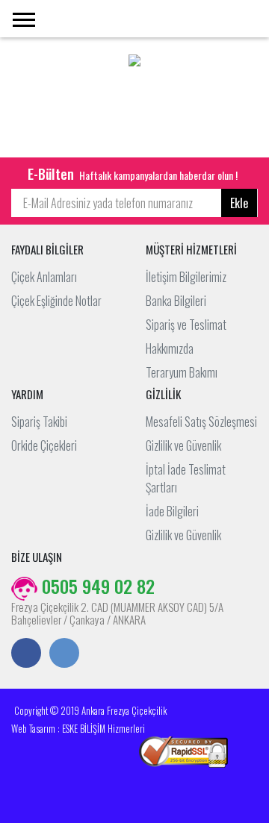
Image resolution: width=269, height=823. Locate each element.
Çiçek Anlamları (44, 277)
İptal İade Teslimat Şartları (186, 478)
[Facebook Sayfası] (26, 654)
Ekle (239, 203)
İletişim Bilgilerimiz (186, 277)
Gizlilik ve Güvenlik (183, 445)
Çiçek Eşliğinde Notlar (56, 301)
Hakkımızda (170, 348)
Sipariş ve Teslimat (186, 325)
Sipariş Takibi (39, 422)
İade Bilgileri (172, 511)
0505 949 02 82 (96, 585)
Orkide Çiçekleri (44, 445)
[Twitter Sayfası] (64, 654)
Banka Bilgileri (176, 301)
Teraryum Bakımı (181, 372)
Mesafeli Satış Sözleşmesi (201, 422)
